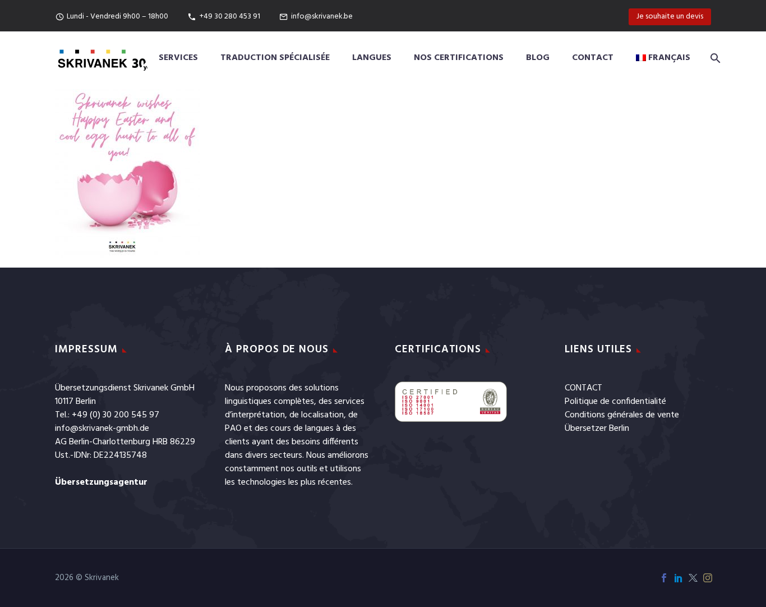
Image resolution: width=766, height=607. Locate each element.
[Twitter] (693, 577)
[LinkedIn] (678, 577)
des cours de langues (294, 428)
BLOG (538, 57)
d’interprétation (255, 415)
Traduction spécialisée (275, 57)
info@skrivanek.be (322, 16)
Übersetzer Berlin (597, 428)
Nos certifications (459, 57)
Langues (371, 57)
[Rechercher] (713, 58)
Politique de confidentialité (615, 401)
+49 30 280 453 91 (230, 16)
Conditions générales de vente (622, 415)
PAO (233, 428)
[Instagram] (707, 577)
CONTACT (583, 388)
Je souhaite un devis (669, 16)
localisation (322, 415)
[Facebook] (663, 577)
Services (178, 57)
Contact (592, 57)
